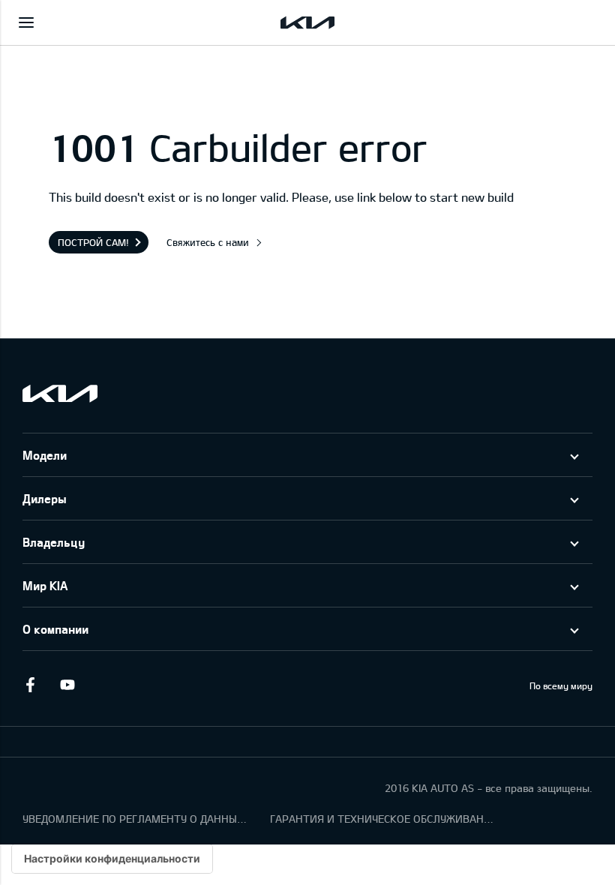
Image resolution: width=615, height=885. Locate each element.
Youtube (67, 684)
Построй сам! (93, 242)
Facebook (30, 684)
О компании (55, 629)
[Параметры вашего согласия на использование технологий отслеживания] (112, 858)
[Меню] (26, 23)
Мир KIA (45, 585)
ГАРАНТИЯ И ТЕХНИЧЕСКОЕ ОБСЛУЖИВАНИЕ (382, 818)
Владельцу (53, 542)
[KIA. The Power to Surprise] (60, 393)
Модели (44, 455)
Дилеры (44, 498)
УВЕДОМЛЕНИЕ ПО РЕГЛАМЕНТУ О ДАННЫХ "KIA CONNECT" (135, 818)
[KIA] (307, 22)
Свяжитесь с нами (207, 242)
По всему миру (561, 685)
